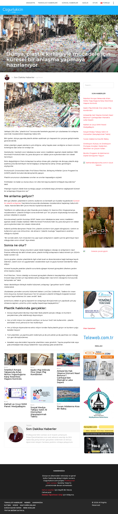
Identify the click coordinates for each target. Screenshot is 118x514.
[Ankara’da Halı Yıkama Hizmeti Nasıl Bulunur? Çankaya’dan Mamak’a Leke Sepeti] (68, 359)
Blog (6, 367)
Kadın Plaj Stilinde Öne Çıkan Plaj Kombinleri (40, 372)
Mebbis (27, 502)
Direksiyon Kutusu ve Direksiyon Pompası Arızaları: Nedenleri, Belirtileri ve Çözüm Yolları (97, 146)
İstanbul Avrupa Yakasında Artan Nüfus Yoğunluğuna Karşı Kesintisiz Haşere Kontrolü (14, 374)
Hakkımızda (37, 502)
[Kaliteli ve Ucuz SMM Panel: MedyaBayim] (15, 393)
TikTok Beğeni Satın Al (14, 510)
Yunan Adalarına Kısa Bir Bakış (68, 407)
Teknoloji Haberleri (48, 3)
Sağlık (85, 3)
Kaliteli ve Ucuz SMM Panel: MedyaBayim (15, 405)
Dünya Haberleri (17, 49)
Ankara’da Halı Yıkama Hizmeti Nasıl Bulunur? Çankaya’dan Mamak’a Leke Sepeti (68, 377)
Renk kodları (29, 508)
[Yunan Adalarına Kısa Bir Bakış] (68, 394)
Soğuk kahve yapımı (12, 508)
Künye (15, 505)
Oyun (95, 3)
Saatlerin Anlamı (28, 505)
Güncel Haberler (70, 3)
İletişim (7, 505)
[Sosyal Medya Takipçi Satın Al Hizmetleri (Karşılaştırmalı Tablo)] (42, 395)
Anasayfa (30, 3)
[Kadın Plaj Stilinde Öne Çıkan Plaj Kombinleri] (42, 359)
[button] (113, 3)
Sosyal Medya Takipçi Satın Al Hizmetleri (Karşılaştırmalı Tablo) (39, 412)
